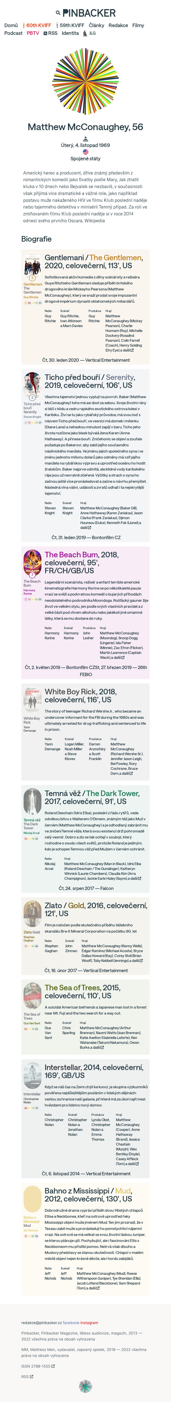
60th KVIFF (38, 25)
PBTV (33, 33)
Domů (11, 25)
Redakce (118, 25)
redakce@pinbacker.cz (41, 1323)
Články (96, 25)
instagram (89, 1323)
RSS (52, 33)
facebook (71, 1323)
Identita (70, 33)
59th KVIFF (72, 25)
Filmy (138, 25)
